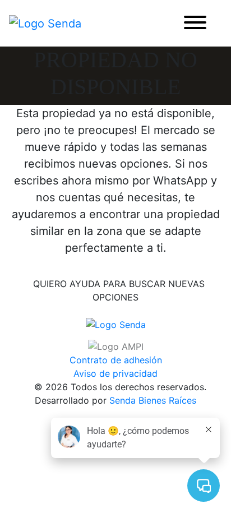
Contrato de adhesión (116, 360)
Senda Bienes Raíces (152, 400)
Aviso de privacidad (115, 373)
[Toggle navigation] (195, 23)
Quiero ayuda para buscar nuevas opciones (119, 290)
